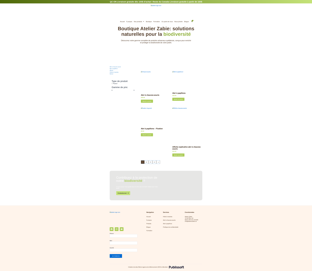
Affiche (111, 70)
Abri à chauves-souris (115, 67)
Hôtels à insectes (114, 72)
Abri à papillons (114, 68)
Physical (115, 83)
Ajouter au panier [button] (147, 101)
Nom (111, 240)
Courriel (112, 248)
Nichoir (111, 74)
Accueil (122, 21)
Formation (156, 21)
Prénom (112, 233)
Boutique (149, 21)
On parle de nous (167, 21)
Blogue (186, 21)
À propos (129, 21)
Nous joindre (178, 21)
